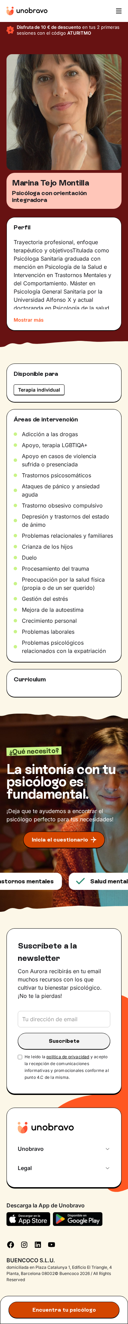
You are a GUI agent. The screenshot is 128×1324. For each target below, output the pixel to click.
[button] (118, 10)
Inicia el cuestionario (60, 839)
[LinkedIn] (38, 1244)
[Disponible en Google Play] (77, 1219)
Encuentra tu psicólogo (64, 1310)
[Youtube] (51, 1244)
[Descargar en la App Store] (28, 1219)
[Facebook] (10, 1244)
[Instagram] (24, 1244)
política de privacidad (67, 1056)
